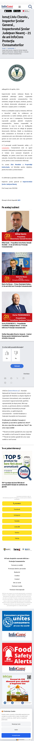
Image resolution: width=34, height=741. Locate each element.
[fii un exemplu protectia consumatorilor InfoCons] (17, 690)
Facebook (17, 509)
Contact (17, 579)
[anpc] (7, 549)
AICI (19, 200)
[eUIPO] (27, 549)
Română (21, 739)
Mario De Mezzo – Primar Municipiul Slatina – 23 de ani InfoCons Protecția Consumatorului (17, 285)
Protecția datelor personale (17, 569)
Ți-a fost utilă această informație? (12, 347)
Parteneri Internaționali (17, 590)
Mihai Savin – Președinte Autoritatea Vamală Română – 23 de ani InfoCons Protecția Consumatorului (16, 245)
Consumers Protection (10, 496)
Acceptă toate (16, 735)
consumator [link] (5, 148)
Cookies (17, 576)
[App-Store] (8, 11)
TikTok (17, 538)
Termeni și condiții (17, 565)
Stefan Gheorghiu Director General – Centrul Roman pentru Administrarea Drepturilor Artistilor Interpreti (16, 336)
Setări (16, 729)
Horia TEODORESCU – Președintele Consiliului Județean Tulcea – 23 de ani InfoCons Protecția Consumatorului (14, 326)
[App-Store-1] (17, 11)
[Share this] (11, 378)
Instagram (17, 515)
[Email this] (5, 378)
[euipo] (17, 549)
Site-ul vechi (17, 583)
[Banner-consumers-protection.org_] (17, 626)
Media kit (17, 572)
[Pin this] (5, 383)
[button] (19, 7)
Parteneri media (17, 586)
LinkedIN (17, 527)
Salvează (17, 366)
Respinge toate (16, 724)
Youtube (17, 521)
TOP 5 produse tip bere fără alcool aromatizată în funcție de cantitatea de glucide (14, 485)
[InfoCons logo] (7, 6)
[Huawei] (26, 11)
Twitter (17, 533)
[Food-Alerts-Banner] (17, 658)
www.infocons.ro (14, 391)
